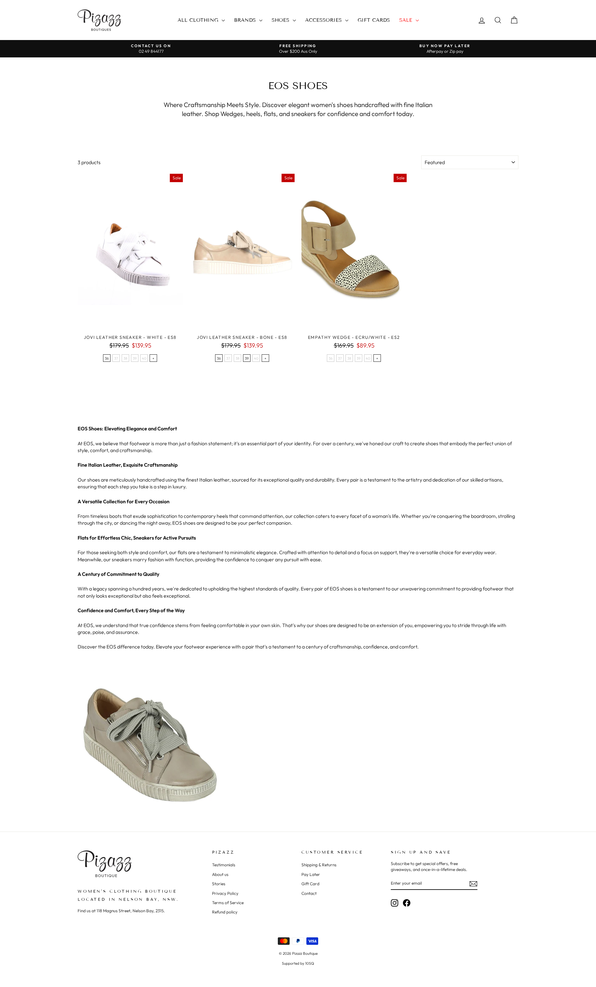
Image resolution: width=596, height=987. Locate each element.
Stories (218, 883)
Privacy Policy (225, 893)
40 (144, 358)
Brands (246, 20)
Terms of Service (228, 902)
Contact (309, 893)
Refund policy (224, 912)
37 (116, 358)
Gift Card (310, 883)
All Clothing (199, 20)
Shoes (281, 20)
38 (125, 358)
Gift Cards (374, 20)
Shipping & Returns (318, 865)
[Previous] (82, 252)
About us (220, 874)
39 (135, 358)
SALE (406, 20)
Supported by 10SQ (298, 963)
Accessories (324, 20)
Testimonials (223, 865)
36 (107, 358)
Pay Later (310, 874)
